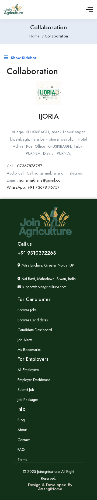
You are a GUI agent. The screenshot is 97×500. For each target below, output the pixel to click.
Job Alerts (25, 340)
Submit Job (26, 389)
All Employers (28, 369)
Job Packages (28, 399)
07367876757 (29, 166)
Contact (24, 439)
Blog (21, 420)
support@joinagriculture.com (44, 287)
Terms (22, 459)
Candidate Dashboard (35, 330)
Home (34, 36)
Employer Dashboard (34, 379)
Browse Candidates (33, 320)
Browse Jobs (27, 310)
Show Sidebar (23, 58)
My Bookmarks (29, 349)
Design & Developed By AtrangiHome (50, 487)
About (22, 429)
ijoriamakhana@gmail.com (41, 180)
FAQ (21, 449)
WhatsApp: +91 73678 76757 (33, 187)
